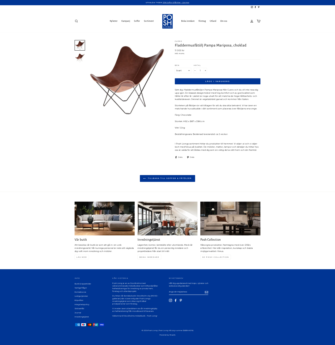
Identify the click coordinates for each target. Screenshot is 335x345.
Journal (78, 313)
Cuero (178, 41)
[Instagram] (170, 300)
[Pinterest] (180, 300)
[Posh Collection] (230, 218)
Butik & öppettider (83, 284)
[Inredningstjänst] (168, 218)
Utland (213, 21)
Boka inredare (188, 21)
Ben (177, 65)
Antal (197, 65)
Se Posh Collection (215, 257)
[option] (167, 2)
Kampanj (125, 21)
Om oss (223, 21)
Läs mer (82, 257)
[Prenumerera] (206, 292)
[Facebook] (175, 300)
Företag (202, 21)
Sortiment (149, 21)
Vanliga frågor (81, 288)
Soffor (137, 21)
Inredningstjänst (82, 317)
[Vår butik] (105, 218)
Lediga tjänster (81, 296)
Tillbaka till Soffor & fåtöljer (169, 178)
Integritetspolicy (82, 304)
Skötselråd (79, 309)
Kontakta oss (80, 292)
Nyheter (114, 21)
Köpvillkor (79, 300)
